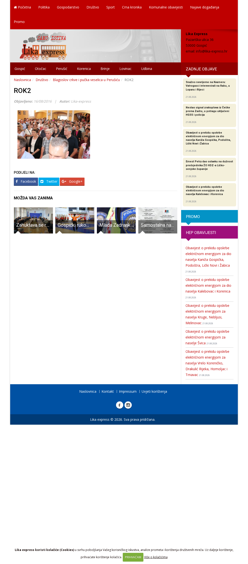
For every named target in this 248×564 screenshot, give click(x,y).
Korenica (84, 68)
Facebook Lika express (119, 405)
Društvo (92, 7)
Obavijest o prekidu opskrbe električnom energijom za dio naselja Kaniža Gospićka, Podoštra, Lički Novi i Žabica (208, 259)
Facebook (28, 181)
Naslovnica (22, 79)
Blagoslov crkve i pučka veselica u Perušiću (86, 79)
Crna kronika (132, 7)
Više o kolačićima (156, 557)
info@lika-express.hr (211, 51)
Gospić (20, 68)
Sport (110, 7)
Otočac (40, 68)
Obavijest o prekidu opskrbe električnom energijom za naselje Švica (207, 337)
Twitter (51, 181)
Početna (24, 7)
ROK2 (22, 91)
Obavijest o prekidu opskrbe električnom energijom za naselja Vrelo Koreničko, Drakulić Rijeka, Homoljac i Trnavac (207, 363)
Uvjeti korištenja (154, 391)
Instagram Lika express (128, 405)
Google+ (75, 181)
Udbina (146, 68)
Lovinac (125, 68)
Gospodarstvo (68, 7)
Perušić (61, 68)
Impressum (128, 391)
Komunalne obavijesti (166, 7)
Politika (44, 7)
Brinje (105, 68)
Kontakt (107, 391)
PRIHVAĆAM (133, 557)
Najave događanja (204, 7)
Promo (19, 21)
